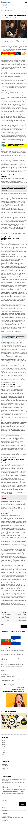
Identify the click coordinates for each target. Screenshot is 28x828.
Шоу (3, 754)
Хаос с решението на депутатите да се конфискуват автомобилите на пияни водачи (14, 194)
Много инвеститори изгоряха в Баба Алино (12, 664)
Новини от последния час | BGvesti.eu (7, 4)
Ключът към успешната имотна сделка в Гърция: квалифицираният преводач (13, 679)
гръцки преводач (6, 816)
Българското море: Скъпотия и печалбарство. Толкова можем (12, 93)
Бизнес (3, 740)
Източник (3, 606)
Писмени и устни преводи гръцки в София (12, 817)
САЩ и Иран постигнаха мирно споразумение (12, 662)
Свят (3, 748)
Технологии (5, 752)
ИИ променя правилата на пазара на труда (11, 666)
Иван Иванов (19, 17)
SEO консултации (6, 819)
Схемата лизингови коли (7, 676)
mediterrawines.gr (6, 768)
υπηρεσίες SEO (5, 820)
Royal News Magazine (20, 826)
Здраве (3, 746)
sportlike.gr (4, 766)
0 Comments (12, 17)
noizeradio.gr (5, 765)
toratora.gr (4, 764)
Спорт (3, 750)
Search (2, 624)
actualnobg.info (5, 769)
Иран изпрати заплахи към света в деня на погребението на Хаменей (12, 655)
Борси (3, 742)
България (8, 608)
